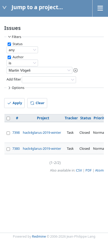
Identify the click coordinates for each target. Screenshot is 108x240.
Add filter (14, 79)
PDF (88, 170)
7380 (16, 148)
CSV (79, 170)
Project (43, 118)
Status (17, 44)
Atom (99, 170)
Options (18, 88)
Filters (16, 37)
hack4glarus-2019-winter (42, 132)
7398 (16, 132)
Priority (100, 118)
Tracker (71, 118)
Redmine (39, 236)
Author (18, 57)
